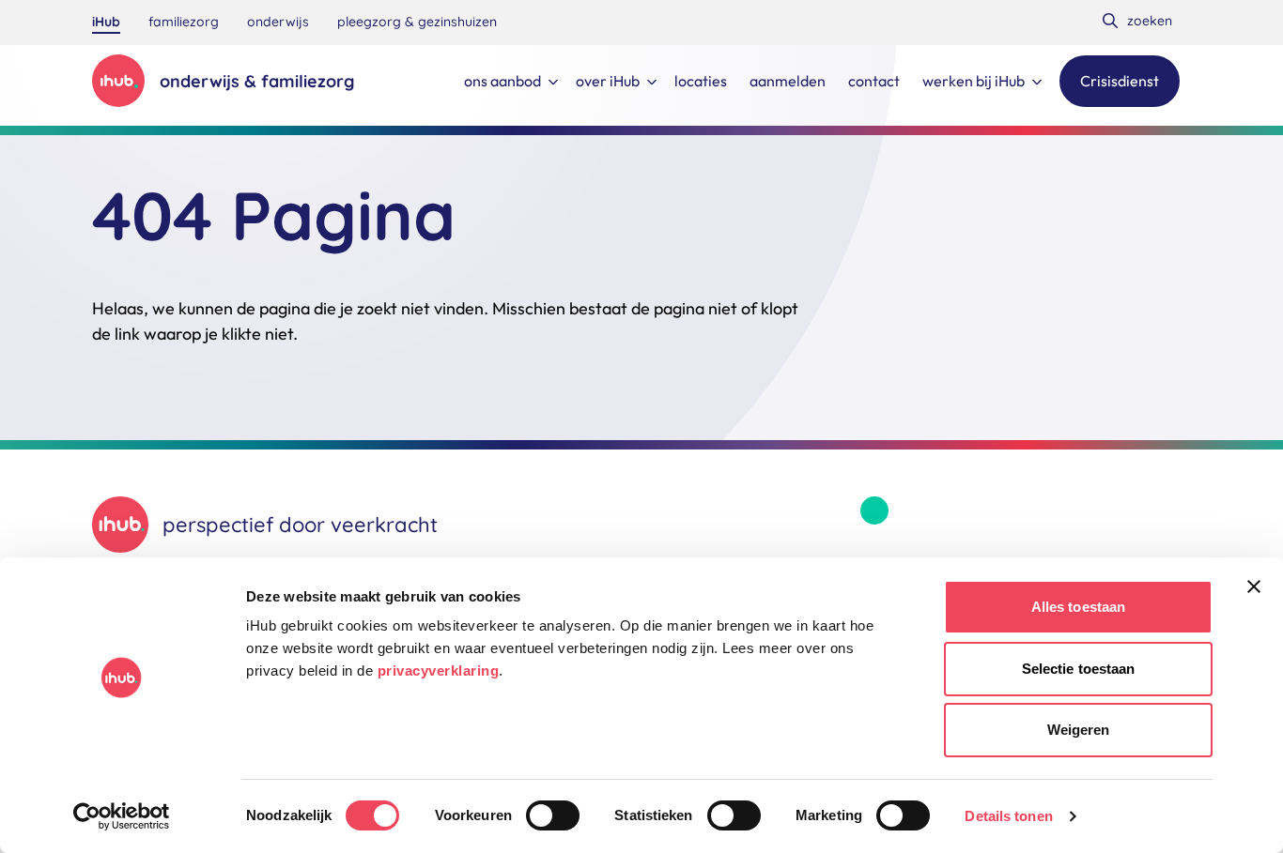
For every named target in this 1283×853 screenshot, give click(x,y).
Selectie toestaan (1079, 669)
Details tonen (1008, 816)
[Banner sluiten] (1253, 586)
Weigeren (1078, 730)
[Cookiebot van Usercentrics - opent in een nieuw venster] (121, 816)
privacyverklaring (439, 670)
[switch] (553, 815)
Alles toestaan (1078, 607)
